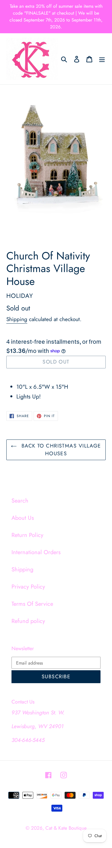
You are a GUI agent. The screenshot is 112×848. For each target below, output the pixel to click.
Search (19, 501)
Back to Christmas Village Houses (60, 449)
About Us (22, 518)
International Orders (36, 552)
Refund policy (28, 621)
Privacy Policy (28, 587)
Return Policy (27, 535)
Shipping (16, 319)
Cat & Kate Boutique (66, 827)
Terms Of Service (32, 604)
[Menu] (102, 59)
